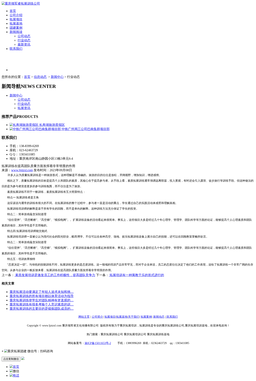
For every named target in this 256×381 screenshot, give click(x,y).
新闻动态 (158, 316)
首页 (13, 11)
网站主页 (84, 316)
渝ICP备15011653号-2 (98, 343)
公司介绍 (16, 15)
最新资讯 (24, 44)
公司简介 (97, 316)
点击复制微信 (11, 358)
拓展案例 (146, 316)
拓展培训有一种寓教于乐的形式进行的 (136, 275)
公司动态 (24, 36)
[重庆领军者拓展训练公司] (21, 3)
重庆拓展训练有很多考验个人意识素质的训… (42, 304)
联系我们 (16, 48)
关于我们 (133, 316)
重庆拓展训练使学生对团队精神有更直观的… (42, 300)
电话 (16, 375)
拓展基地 (16, 23)
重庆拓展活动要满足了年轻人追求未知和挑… (42, 291)
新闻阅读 (16, 32)
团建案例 (16, 27)
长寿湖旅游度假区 (51, 124)
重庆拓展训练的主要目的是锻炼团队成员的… (42, 308)
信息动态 (40, 77)
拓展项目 (16, 19)
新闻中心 (57, 77)
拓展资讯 (24, 108)
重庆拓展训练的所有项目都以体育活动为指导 (42, 296)
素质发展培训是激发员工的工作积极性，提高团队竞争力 (54, 275)
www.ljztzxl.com (22, 170)
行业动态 (24, 40)
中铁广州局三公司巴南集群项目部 (85, 129)
